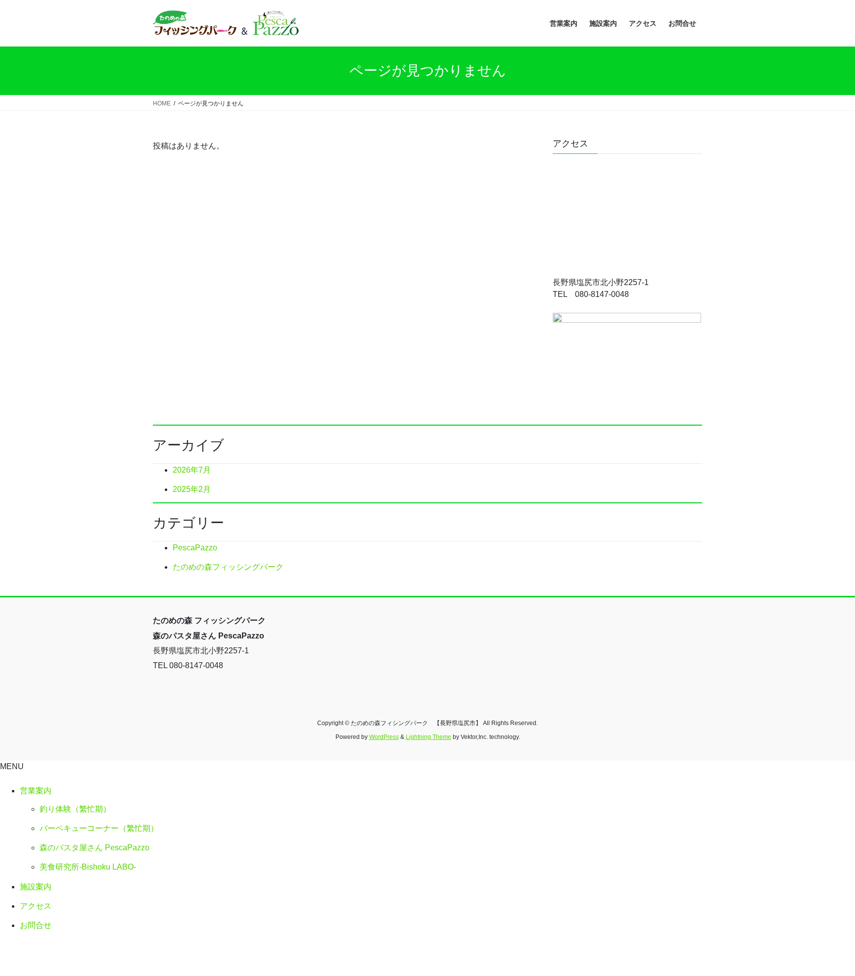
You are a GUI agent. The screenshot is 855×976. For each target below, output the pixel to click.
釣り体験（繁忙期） (75, 809)
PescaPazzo (195, 547)
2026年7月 (192, 470)
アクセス (35, 906)
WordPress (384, 736)
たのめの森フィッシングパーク (228, 567)
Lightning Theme (428, 736)
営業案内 (35, 790)
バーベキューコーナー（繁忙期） (99, 828)
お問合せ (35, 925)
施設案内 (35, 886)
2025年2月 (192, 489)
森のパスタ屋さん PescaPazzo (94, 847)
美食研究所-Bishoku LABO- (88, 867)
